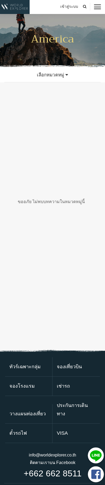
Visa (62, 433)
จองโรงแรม (22, 386)
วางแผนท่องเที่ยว (27, 413)
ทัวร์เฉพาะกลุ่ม (25, 366)
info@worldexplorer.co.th (52, 455)
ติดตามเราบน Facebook (52, 462)
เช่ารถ (63, 386)
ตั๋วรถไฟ (18, 433)
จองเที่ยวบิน (69, 366)
